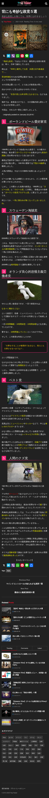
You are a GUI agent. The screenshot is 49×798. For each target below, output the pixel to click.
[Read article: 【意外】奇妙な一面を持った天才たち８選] (6, 610)
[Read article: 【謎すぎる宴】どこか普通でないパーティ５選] (6, 619)
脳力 (36, 757)
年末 (4, 753)
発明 (4, 757)
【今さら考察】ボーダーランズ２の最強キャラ (29, 720)
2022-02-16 (17, 631)
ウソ (25, 737)
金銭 (25, 761)
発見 (10, 757)
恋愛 (10, 753)
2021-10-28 (19, 21)
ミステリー (6, 741)
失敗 (41, 745)
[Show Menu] (3, 3)
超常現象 (12, 761)
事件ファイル (24, 741)
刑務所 (24, 745)
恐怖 (15, 753)
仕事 (41, 741)
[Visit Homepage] (24, 3)
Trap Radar (7, 21)
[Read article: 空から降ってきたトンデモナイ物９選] (6, 638)
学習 (33, 749)
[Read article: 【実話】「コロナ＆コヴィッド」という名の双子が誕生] (6, 628)
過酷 (20, 761)
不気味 (15, 741)
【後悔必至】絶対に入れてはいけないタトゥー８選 (29, 683)
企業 (4, 745)
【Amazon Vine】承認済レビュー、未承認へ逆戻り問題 (30, 673)
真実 (15, 757)
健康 (17, 745)
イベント (18, 737)
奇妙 (8, 571)
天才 (36, 745)
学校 (27, 749)
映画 (33, 753)
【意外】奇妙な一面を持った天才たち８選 (28, 608)
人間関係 (34, 741)
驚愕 (38, 761)
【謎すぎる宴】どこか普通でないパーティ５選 (29, 617)
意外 (27, 753)
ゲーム (32, 737)
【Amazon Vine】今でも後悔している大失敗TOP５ (29, 663)
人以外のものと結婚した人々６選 (24, 654)
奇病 (10, 749)
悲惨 (21, 753)
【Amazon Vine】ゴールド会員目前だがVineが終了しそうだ (30, 702)
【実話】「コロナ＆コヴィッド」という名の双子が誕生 (29, 627)
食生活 (32, 761)
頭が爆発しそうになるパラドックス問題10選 (29, 711)
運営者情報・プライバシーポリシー (13, 788)
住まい (11, 745)
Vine (4, 737)
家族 (39, 749)
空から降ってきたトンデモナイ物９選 (26, 636)
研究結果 (23, 757)
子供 (21, 749)
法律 (39, 753)
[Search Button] (46, 3)
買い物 (5, 761)
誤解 (41, 757)
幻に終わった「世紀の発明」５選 (24, 692)
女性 (15, 749)
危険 (30, 745)
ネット (39, 737)
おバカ (11, 737)
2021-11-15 (17, 611)
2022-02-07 (17, 620)
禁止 (30, 757)
